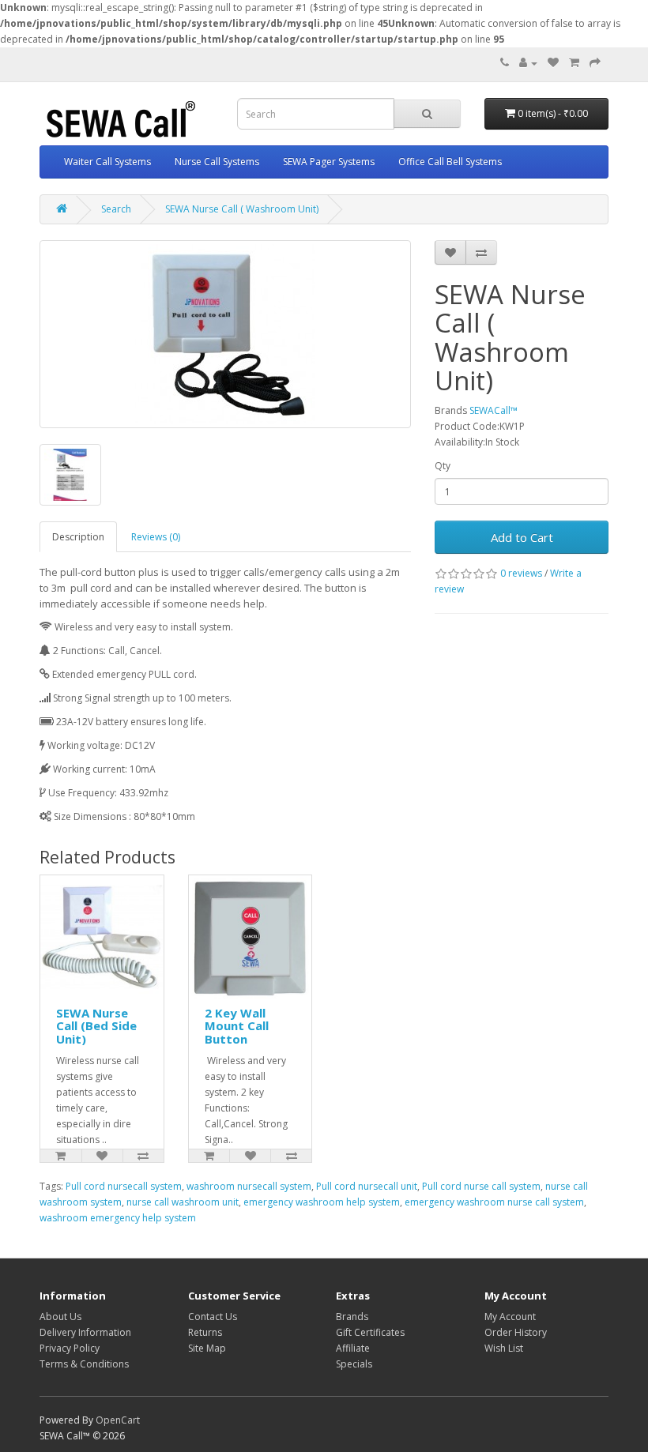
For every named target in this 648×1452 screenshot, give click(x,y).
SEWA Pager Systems (329, 161)
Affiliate (353, 1348)
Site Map (207, 1348)
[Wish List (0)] (553, 63)
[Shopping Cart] (574, 63)
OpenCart (118, 1420)
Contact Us (212, 1316)
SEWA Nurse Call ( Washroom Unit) (241, 209)
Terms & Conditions (84, 1364)
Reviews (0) (155, 537)
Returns (205, 1332)
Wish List (503, 1348)
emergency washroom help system (321, 1202)
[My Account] (528, 63)
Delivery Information (85, 1332)
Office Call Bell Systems (450, 161)
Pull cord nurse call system (481, 1186)
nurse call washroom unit (182, 1202)
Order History (515, 1332)
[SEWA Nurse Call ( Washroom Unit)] (225, 334)
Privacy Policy (70, 1348)
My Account (510, 1316)
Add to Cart (522, 537)
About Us (60, 1316)
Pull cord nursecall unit (366, 1186)
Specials (354, 1364)
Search (116, 209)
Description (78, 537)
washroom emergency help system (118, 1217)
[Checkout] (595, 63)
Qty (442, 465)
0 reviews (521, 573)
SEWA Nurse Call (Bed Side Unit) (96, 1026)
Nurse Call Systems (217, 161)
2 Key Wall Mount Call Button (237, 1026)
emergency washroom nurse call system (494, 1202)
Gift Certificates (370, 1332)
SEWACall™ (493, 410)
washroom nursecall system (248, 1186)
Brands (352, 1316)
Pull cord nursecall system (124, 1186)
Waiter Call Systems (107, 161)
